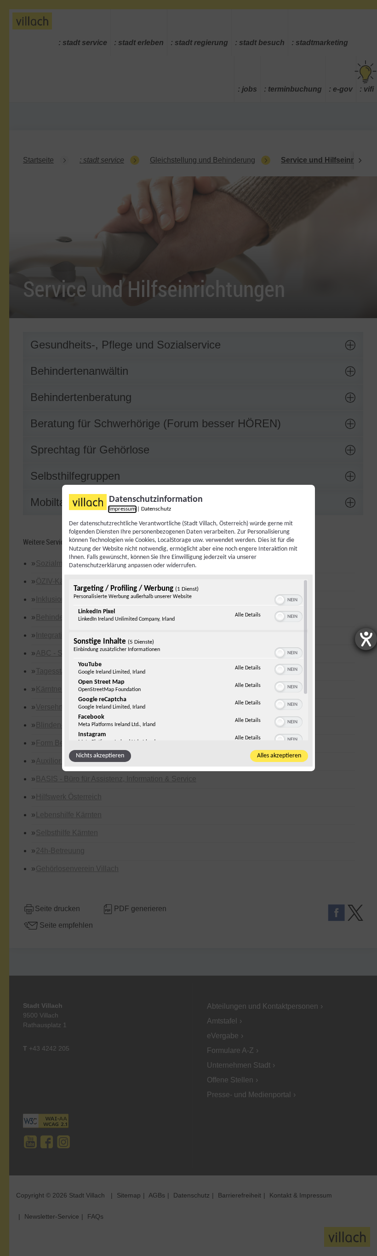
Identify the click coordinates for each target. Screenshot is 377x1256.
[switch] (288, 599)
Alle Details (248, 615)
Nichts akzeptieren (100, 755)
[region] (188, 659)
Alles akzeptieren (279, 755)
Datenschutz (156, 509)
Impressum (122, 509)
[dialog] (188, 628)
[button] (280, 600)
